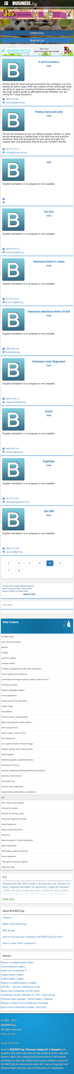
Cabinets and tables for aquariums (27, 887)
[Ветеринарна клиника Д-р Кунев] (13, 270)
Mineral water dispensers (12, 786)
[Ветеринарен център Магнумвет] (13, 370)
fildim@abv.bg (12, 352)
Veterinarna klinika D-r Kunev (49, 261)
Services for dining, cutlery (12, 813)
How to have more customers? (19, 943)
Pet (3, 797)
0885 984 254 (12, 448)
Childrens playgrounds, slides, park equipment (21, 668)
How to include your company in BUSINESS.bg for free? (33, 936)
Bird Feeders (30, 883)
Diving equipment (9, 695)
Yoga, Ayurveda (7, 867)
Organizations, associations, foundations (18, 792)
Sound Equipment (9, 824)
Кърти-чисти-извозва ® (14, 970)
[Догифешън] (13, 470)
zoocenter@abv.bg (14, 252)
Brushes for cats (47, 883)
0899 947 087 (12, 99)
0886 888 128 (12, 348)
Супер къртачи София (13, 966)
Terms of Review (10, 1043)
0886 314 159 (12, 548)
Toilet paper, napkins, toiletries (14, 851)
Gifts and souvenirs (9, 727)
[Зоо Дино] (13, 220)
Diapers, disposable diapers (13, 690)
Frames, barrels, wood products (14, 717)
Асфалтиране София (12, 974)
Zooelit (48, 411)
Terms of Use (8, 1033)
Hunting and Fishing (10, 765)
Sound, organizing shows (12, 829)
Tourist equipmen (8, 856)
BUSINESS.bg (8, 1024)
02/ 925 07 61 (12, 298)
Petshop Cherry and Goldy (49, 112)
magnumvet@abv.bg (15, 402)
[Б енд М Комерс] (13, 70)
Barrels (4, 647)
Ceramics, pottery (8, 658)
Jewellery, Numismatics (11, 775)
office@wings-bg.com (16, 152)
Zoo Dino (49, 212)
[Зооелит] (13, 420)
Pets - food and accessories (12, 802)
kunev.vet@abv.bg (14, 302)
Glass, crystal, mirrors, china (13, 733)
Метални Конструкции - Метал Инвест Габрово (27, 999)
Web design (9, 930)
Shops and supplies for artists (14, 818)
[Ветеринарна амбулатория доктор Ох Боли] (13, 320)
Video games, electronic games (14, 861)
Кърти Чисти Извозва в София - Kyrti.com (23, 1007)
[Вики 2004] (13, 519)
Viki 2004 (49, 511)
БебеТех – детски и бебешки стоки (20, 986)
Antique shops (7, 636)
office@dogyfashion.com (17, 501)
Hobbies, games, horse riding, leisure (17, 749)
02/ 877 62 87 (12, 498)
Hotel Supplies (7, 754)
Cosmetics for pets (9, 684)
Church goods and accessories (14, 674)
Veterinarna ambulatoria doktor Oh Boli (49, 311)
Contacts (7, 917)
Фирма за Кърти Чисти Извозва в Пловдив (24, 1003)
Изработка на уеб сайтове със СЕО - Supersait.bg (28, 994)
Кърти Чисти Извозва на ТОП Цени (20, 990)
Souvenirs (5, 835)
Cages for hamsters (58, 887)
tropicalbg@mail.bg (15, 102)
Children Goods (8, 663)
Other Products (11, 622)
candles (4, 652)
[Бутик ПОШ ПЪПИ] (13, 120)
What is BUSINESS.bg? (15, 924)
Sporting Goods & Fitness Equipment (17, 840)
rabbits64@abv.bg (14, 452)
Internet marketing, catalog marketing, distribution (23, 770)
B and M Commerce (49, 62)
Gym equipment (8, 738)
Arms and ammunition (11, 642)
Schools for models (9, 808)
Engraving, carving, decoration (14, 700)
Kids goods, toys (8, 781)
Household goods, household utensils (17, 759)
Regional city (37, 40)
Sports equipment (9, 845)
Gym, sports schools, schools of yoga (17, 743)
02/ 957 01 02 (12, 149)
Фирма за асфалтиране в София (18, 982)
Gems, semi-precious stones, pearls (16, 722)
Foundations (6, 711)
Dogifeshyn (49, 461)
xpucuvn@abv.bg (13, 551)
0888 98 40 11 (12, 398)
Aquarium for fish (12, 883)
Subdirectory (37, 33)
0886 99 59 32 (12, 248)
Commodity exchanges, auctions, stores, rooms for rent (25, 679)
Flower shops (7, 706)
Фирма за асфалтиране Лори (17, 962)
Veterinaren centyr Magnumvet (48, 361)
